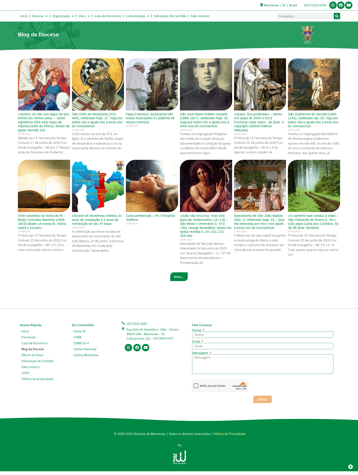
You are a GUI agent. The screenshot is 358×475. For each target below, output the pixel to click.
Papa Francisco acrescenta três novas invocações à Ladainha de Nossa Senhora (150, 118)
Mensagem (200, 352)
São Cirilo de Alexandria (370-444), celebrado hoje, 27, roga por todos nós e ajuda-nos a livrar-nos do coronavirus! (97, 120)
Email (196, 341)
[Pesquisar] (337, 16)
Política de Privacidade (229, 434)
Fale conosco (200, 16)
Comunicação (135, 16)
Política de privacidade (37, 379)
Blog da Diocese (32, 349)
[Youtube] (348, 5)
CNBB (77, 337)
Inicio (24, 16)
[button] (179, 276)
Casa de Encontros (108, 16)
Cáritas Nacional (84, 349)
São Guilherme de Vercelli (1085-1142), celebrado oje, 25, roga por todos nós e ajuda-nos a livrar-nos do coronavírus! (313, 120)
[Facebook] (341, 5)
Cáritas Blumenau (85, 355)
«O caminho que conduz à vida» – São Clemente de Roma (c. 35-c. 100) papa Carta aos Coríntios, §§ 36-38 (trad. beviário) (313, 222)
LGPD (25, 373)
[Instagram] (333, 5)
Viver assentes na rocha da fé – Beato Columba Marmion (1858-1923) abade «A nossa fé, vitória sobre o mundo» (42, 222)
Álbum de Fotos (32, 355)
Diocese (38, 16)
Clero (82, 16)
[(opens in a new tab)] (152, 84)
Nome (197, 330)
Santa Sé (79, 331)
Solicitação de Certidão (170, 16)
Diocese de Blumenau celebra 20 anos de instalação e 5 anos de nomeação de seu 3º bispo (96, 220)
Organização (61, 16)
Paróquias (28, 337)
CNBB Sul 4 (81, 343)
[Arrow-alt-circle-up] (350, 466)
